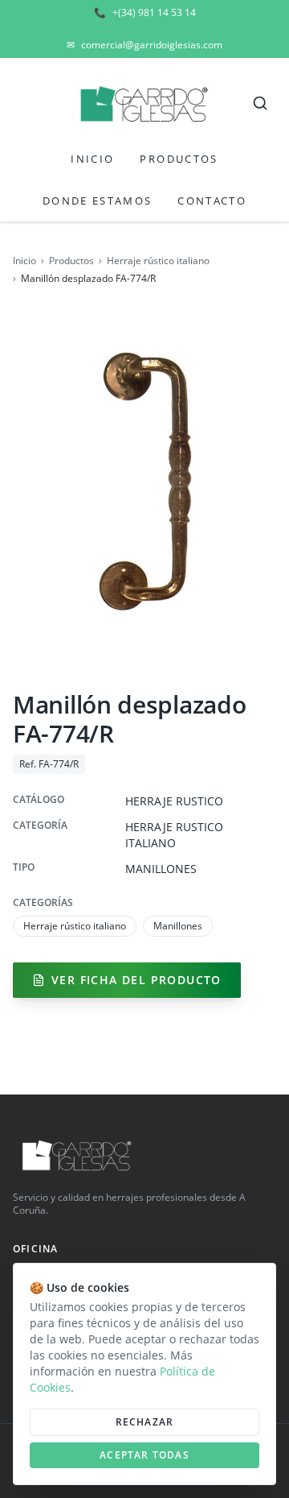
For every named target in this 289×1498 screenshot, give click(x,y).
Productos (179, 158)
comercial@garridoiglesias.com (144, 45)
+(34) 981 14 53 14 (145, 12)
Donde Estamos (97, 200)
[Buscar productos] (260, 103)
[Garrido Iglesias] (144, 103)
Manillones (177, 926)
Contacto (211, 200)
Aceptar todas (144, 1455)
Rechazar (145, 1422)
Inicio (92, 158)
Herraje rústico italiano (158, 260)
